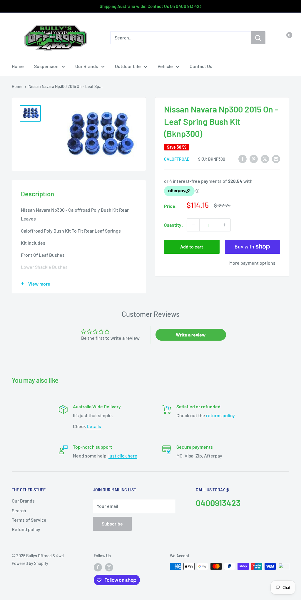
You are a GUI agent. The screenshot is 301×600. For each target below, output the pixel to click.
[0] (284, 37)
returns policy (220, 415)
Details (94, 426)
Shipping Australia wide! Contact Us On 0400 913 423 (151, 6)
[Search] (258, 37)
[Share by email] (276, 158)
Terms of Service (29, 520)
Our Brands (86, 66)
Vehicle (165, 66)
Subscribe (112, 523)
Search (19, 510)
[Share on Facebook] (242, 158)
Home (18, 66)
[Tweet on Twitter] (265, 158)
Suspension (46, 66)
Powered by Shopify (30, 563)
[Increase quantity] (224, 225)
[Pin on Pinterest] (254, 158)
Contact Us (201, 66)
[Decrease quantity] (193, 225)
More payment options (252, 263)
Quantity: (173, 225)
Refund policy (26, 529)
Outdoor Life (128, 66)
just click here (122, 455)
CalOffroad (177, 159)
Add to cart (191, 246)
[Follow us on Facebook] (98, 567)
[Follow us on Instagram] (109, 567)
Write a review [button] (191, 334)
